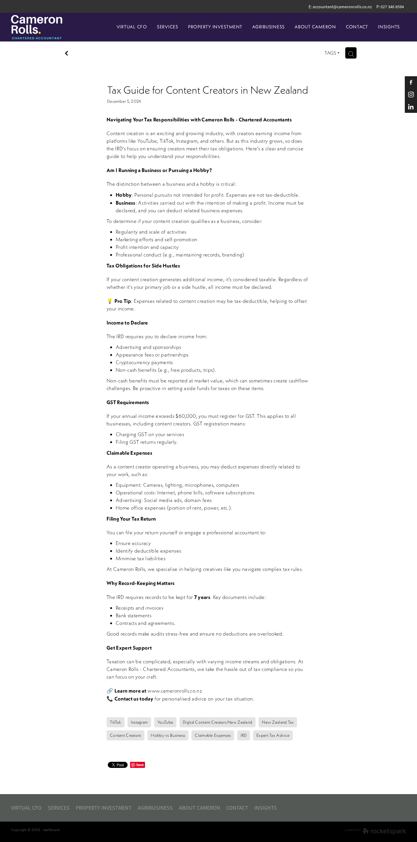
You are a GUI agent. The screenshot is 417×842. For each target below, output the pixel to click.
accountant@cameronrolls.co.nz (342, 6)
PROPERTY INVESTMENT (215, 27)
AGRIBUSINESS (268, 27)
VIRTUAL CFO (132, 27)
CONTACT (357, 27)
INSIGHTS (389, 27)
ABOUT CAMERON (315, 27)
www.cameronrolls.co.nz (174, 690)
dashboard (51, 829)
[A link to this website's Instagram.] (411, 94)
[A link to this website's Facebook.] (411, 82)
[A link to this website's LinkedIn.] (411, 107)
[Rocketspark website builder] (375, 832)
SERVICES (167, 27)
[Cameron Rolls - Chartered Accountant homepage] (50, 27)
